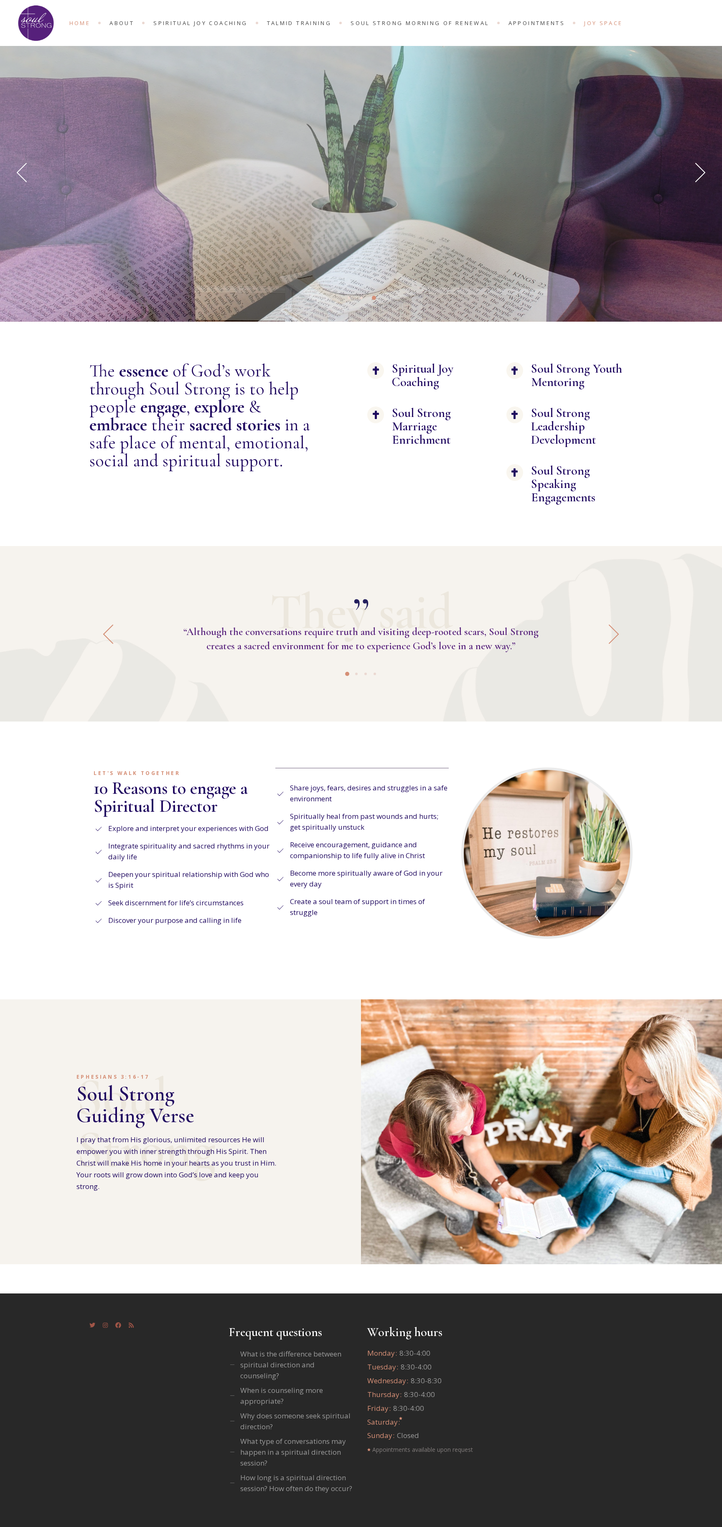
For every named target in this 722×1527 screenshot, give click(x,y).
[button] (605, 634)
